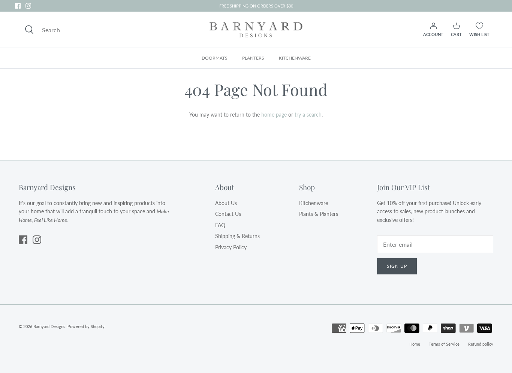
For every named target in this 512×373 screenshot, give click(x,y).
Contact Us (228, 214)
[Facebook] (18, 6)
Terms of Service (444, 344)
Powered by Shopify (86, 326)
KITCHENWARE (295, 58)
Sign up (397, 266)
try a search (308, 114)
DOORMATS (215, 58)
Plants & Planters (318, 214)
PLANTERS (253, 58)
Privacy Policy (231, 247)
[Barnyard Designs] (256, 29)
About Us (226, 203)
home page (274, 114)
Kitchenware (313, 203)
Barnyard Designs (49, 326)
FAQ (220, 225)
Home (414, 344)
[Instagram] (28, 6)
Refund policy (480, 344)
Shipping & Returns (237, 236)
